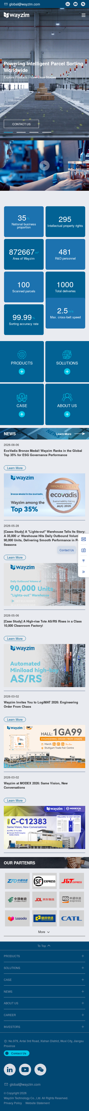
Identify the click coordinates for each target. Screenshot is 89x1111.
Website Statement (37, 1103)
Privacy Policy (13, 1103)
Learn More (63, 433)
